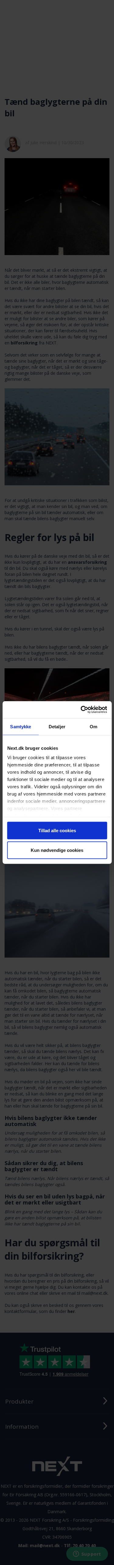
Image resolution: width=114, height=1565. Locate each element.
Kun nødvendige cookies (57, 850)
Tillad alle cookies (57, 830)
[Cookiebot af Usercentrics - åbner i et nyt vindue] (81, 710)
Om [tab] (93, 726)
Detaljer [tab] (57, 726)
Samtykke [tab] (20, 726)
